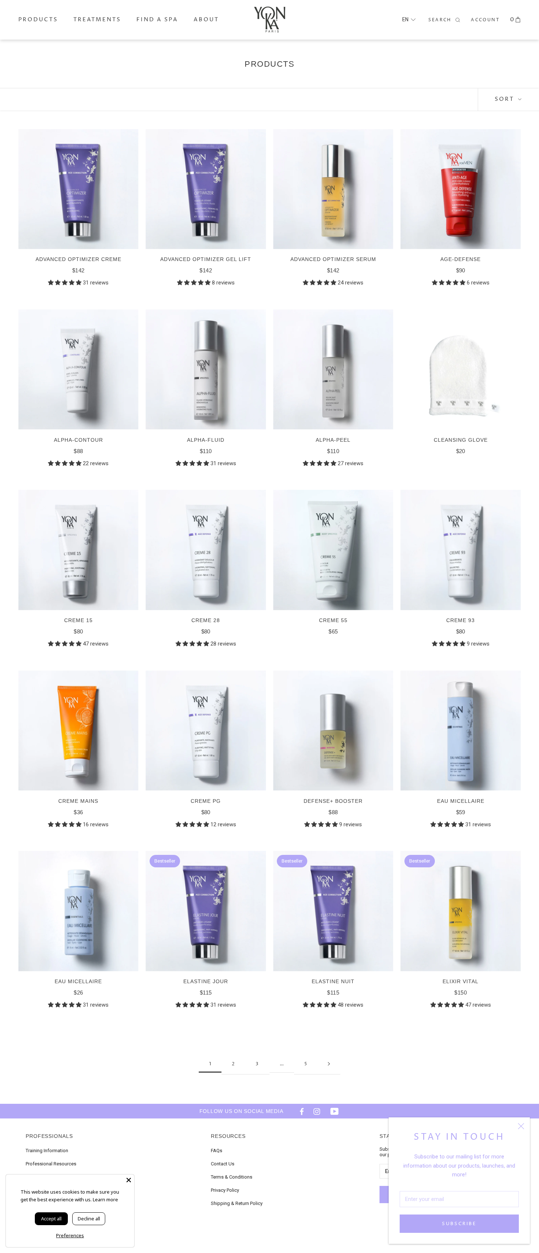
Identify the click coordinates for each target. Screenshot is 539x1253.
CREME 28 (205, 620)
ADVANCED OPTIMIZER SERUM (333, 259)
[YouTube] (334, 1111)
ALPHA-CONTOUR (78, 440)
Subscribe (459, 1223)
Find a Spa (157, 19)
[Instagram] (317, 1111)
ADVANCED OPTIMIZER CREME (78, 259)
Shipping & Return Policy (237, 1203)
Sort (505, 99)
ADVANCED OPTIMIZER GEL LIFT (205, 259)
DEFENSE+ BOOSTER (333, 801)
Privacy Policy (225, 1190)
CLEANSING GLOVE (461, 440)
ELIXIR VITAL (460, 981)
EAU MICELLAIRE (460, 801)
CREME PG (206, 801)
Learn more (105, 1199)
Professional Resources (51, 1163)
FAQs (216, 1150)
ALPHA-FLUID (205, 440)
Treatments (97, 19)
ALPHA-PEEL (333, 440)
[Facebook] (299, 1111)
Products (38, 19)
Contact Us (222, 1163)
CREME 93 (460, 620)
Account (485, 20)
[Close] (521, 1126)
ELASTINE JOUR (205, 981)
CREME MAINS (78, 801)
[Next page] (329, 1064)
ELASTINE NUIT (333, 981)
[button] (409, 19)
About (206, 19)
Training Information (47, 1150)
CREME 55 (333, 620)
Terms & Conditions (231, 1177)
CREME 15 (78, 620)
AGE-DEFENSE (460, 259)
